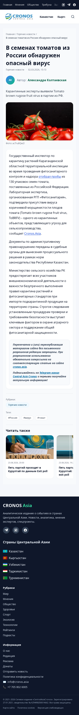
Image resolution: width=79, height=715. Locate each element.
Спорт (7, 614)
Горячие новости (26, 34)
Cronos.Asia (32, 233)
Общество (33, 4)
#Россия (12, 417)
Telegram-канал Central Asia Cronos (36, 374)
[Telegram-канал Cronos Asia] (6, 530)
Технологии (10, 625)
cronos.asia (20, 367)
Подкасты (9, 635)
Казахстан (46, 16)
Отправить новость (15, 671)
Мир (6, 593)
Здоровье (9, 609)
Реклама (8, 661)
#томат (41, 417)
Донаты (8, 666)
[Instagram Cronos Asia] (15, 530)
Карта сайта (9, 707)
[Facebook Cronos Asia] (25, 530)
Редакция (9, 656)
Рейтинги (9, 630)
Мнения (19, 4)
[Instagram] (63, 4)
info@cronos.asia (18, 682)
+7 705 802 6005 (17, 687)
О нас (6, 650)
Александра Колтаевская (47, 80)
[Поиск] (72, 16)
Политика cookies (26, 707)
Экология (9, 619)
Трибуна (46, 4)
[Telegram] (69, 4)
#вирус (27, 417)
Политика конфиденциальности (23, 676)
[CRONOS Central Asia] (19, 16)
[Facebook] (74, 4)
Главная (7, 4)
